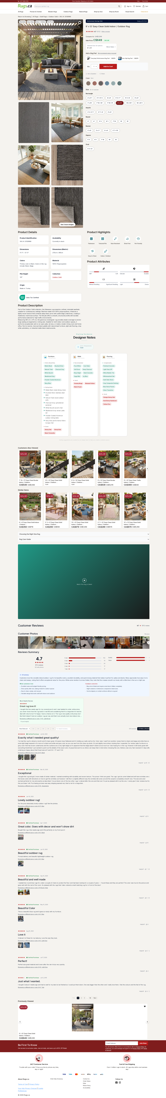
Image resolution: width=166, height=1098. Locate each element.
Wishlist (138, 6)
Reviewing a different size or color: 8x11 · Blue (31, 806)
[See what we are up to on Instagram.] (120, 1082)
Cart (146, 6)
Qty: (88, 66)
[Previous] (20, 468)
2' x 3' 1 (90, 98)
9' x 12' (120, 103)
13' (127, 121)
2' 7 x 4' (100, 112)
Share (103, 73)
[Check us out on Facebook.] (116, 1082)
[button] (79, 22)
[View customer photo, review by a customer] (24, 642)
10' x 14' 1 (139, 103)
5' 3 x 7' (118, 98)
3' (88, 121)
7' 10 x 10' (99, 103)
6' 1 (107, 121)
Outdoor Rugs (68, 12)
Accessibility (86, 1087)
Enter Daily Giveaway (56, 1079)
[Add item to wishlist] (39, 453)
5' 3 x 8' (127, 98)
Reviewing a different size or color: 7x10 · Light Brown (35, 718)
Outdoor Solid (53, 16)
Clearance (144, 12)
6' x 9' (137, 98)
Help (138, 1)
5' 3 (100, 121)
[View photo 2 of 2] (27, 810)
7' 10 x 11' (110, 103)
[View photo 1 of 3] (21, 757)
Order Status (86, 1081)
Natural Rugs (83, 12)
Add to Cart (108, 66)
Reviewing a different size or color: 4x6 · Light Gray (32, 940)
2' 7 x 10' (115, 130)
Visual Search (129, 12)
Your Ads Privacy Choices (27, 1088)
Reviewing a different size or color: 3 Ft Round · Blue (33, 888)
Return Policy (87, 1085)
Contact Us (86, 1079)
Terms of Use (23, 1084)
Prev (74, 998)
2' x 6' (89, 130)
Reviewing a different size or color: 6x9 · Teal (31, 987)
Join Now (143, 1043)
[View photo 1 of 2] (21, 810)
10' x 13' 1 (129, 103)
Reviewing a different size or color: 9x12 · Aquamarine (33, 786)
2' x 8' (106, 130)
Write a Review (144, 728)
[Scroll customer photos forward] (148, 642)
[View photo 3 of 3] (33, 757)
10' (121, 121)
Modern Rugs (52, 12)
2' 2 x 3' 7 (91, 112)
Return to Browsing (24, 16)
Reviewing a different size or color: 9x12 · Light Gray (33, 967)
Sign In (129, 6)
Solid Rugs (43, 16)
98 (90, 998)
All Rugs (20, 12)
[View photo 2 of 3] (27, 757)
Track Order (145, 1)
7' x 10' (90, 103)
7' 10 (114, 121)
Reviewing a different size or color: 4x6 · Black (31, 832)
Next (95, 998)
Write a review (106, 31)
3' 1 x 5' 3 (99, 98)
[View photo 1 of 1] (21, 837)
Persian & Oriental (36, 12)
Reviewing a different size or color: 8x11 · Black (31, 752)
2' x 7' (98, 130)
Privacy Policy (140, 1047)
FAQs (84, 1083)
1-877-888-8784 (24, 1)
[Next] (147, 468)
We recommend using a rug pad (107, 53)
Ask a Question (92, 73)
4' (94, 121)
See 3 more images (67, 224)
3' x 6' (110, 112)
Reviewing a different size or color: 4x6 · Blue (31, 859)
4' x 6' (109, 98)
